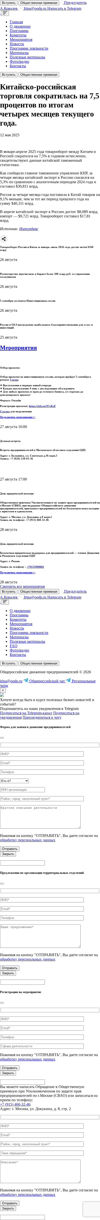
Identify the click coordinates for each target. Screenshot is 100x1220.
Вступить (9, 3)
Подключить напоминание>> (17, 417)
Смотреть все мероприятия (22, 586)
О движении (20, 26)
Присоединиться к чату (42, 717)
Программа (19, 31)
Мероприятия (21, 39)
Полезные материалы (27, 57)
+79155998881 (35, 566)
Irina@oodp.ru (35, 8)
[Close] (2, 737)
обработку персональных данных (27, 840)
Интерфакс (28, 229)
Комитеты (18, 35)
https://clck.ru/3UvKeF (42, 406)
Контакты (18, 66)
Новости (17, 44)
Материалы (19, 53)
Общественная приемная (38, 3)
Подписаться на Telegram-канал (26, 713)
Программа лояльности (29, 48)
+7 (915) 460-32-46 (15, 1104)
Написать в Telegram (64, 8)
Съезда (14, 379)
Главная (16, 22)
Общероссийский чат (47, 681)
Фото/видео (19, 61)
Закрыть (8, 854)
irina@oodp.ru (11, 681)
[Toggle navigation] (5, 13)
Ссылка (5, 411)
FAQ (13, 646)
